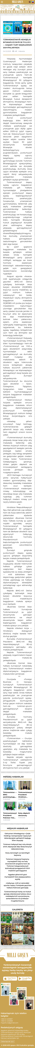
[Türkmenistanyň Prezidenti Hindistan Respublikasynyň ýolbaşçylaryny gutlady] (25, 785)
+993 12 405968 (7, 1021)
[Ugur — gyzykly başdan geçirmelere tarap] (28, 917)
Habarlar (21, 51)
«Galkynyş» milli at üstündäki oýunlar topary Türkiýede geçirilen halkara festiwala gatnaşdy (17, 885)
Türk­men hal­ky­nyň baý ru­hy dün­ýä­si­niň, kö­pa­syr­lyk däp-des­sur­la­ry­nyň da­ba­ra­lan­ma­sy (17, 846)
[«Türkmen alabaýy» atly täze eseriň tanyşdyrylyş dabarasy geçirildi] (17, 928)
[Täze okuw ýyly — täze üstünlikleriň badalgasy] (6, 928)
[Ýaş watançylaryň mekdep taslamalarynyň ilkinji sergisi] (28, 939)
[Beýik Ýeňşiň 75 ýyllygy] (6, 939)
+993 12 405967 (7, 1019)
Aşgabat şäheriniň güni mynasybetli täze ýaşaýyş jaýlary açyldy (17, 877)
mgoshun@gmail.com (9, 1023)
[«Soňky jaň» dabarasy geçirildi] (17, 917)
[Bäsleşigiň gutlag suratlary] (17, 939)
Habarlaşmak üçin (7, 1041)
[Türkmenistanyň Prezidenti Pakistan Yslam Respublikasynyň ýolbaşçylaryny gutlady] (10, 806)
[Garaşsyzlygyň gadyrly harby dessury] (6, 917)
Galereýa (17, 909)
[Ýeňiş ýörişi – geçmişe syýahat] (28, 928)
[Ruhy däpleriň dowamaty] (25, 806)
